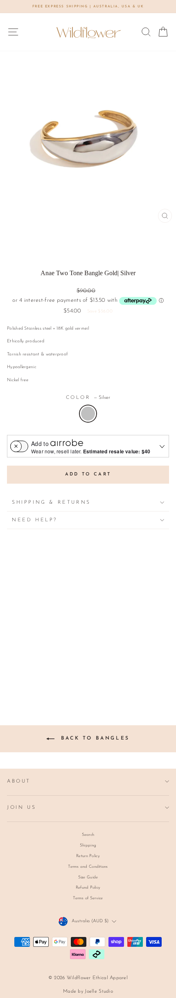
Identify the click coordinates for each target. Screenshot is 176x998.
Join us (21, 807)
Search (88, 835)
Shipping (88, 845)
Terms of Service (88, 898)
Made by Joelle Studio (88, 991)
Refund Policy (88, 887)
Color (88, 397)
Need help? (34, 520)
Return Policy (88, 856)
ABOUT (19, 781)
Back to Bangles (94, 738)
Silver (88, 413)
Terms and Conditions (88, 866)
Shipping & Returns (51, 502)
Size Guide (88, 877)
